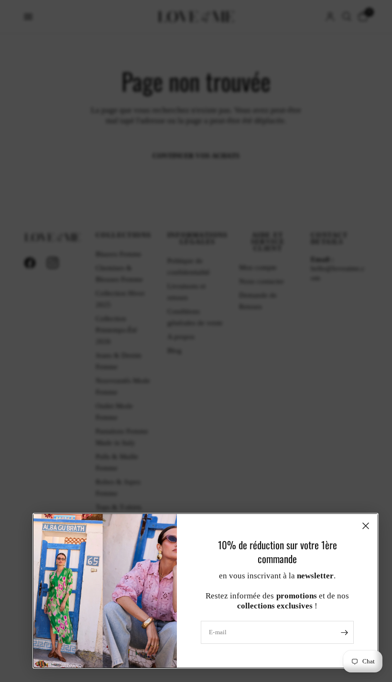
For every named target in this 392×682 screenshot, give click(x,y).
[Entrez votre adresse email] (344, 632)
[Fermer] (366, 526)
